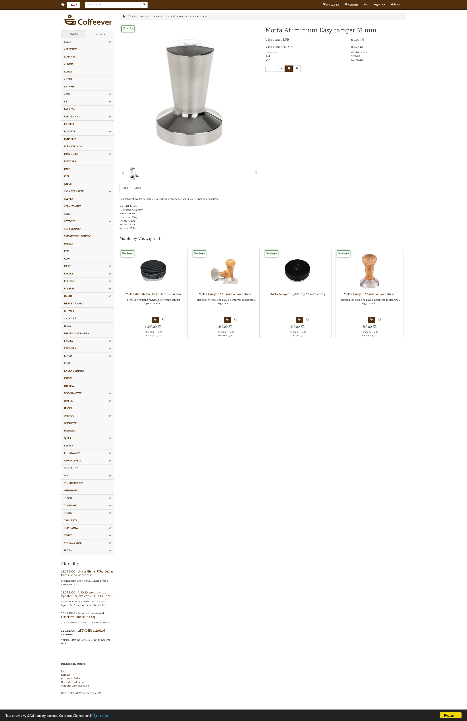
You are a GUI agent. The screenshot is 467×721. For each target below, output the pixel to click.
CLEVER (68, 199)
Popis (125, 188)
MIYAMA (69, 386)
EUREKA (68, 274)
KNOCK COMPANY (74, 371)
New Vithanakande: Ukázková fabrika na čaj (83, 615)
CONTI (68, 214)
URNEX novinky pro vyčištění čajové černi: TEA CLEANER (87, 594)
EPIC (66, 251)
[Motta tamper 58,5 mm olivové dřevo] (225, 270)
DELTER (68, 244)
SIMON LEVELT (73, 461)
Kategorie (100, 34)
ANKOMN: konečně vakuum (83, 633)
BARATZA (69, 109)
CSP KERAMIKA (72, 229)
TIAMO (68, 498)
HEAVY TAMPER (73, 304)
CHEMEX (69, 311)
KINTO (68, 356)
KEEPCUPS (70, 348)
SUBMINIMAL (71, 491)
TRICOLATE (70, 521)
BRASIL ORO (71, 154)
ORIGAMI (69, 416)
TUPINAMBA (71, 528)
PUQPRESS (70, 431)
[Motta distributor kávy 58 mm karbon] (153, 270)
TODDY (68, 513)
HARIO (68, 296)
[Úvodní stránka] (123, 17)
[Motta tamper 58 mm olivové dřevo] (369, 270)
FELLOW (69, 281)
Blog (366, 5)
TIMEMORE (70, 506)
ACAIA (67, 42)
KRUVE (68, 378)
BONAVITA (70, 139)
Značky (74, 34)
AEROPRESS (70, 49)
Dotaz (137, 188)
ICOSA (67, 326)
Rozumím (450, 715)
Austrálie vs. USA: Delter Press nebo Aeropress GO (87, 573)
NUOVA (68, 408)
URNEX (68, 535)
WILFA (68, 550)
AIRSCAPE (69, 57)
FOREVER (69, 289)
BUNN (67, 169)
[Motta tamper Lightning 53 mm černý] (297, 270)
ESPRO (67, 266)
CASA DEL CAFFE (74, 191)
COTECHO (69, 221)
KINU (67, 363)
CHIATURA (70, 319)
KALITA (68, 341)
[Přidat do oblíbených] (297, 68)
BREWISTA (70, 161)
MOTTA (68, 401)
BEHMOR (69, 124)
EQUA (67, 259)
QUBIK (67, 438)
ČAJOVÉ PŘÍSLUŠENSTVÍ (77, 236)
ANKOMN (69, 87)
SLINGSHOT (71, 468)
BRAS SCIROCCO (73, 147)
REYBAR (68, 446)
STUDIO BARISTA (73, 483)
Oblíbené (353, 5)
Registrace (379, 5)
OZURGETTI (70, 423)
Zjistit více (101, 715)
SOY (66, 476)
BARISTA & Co (72, 117)
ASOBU (67, 94)
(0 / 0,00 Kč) (332, 5)
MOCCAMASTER (73, 393)
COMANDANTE (72, 206)
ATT (66, 102)
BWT (66, 176)
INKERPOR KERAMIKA (76, 334)
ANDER (68, 79)
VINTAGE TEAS (73, 543)
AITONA (68, 64)
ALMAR (68, 72)
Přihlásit (395, 5)
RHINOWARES (72, 453)
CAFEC (68, 184)
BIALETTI (69, 132)
